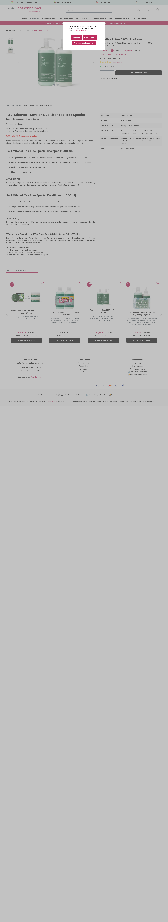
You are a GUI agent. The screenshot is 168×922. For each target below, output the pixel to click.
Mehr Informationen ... (82, 30)
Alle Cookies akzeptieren (84, 43)
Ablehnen (76, 37)
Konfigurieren (89, 37)
